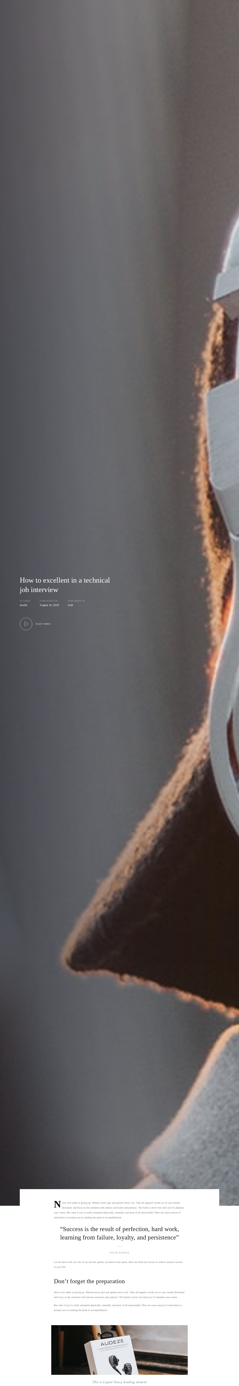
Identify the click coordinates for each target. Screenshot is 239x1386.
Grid (70, 605)
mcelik (23, 605)
